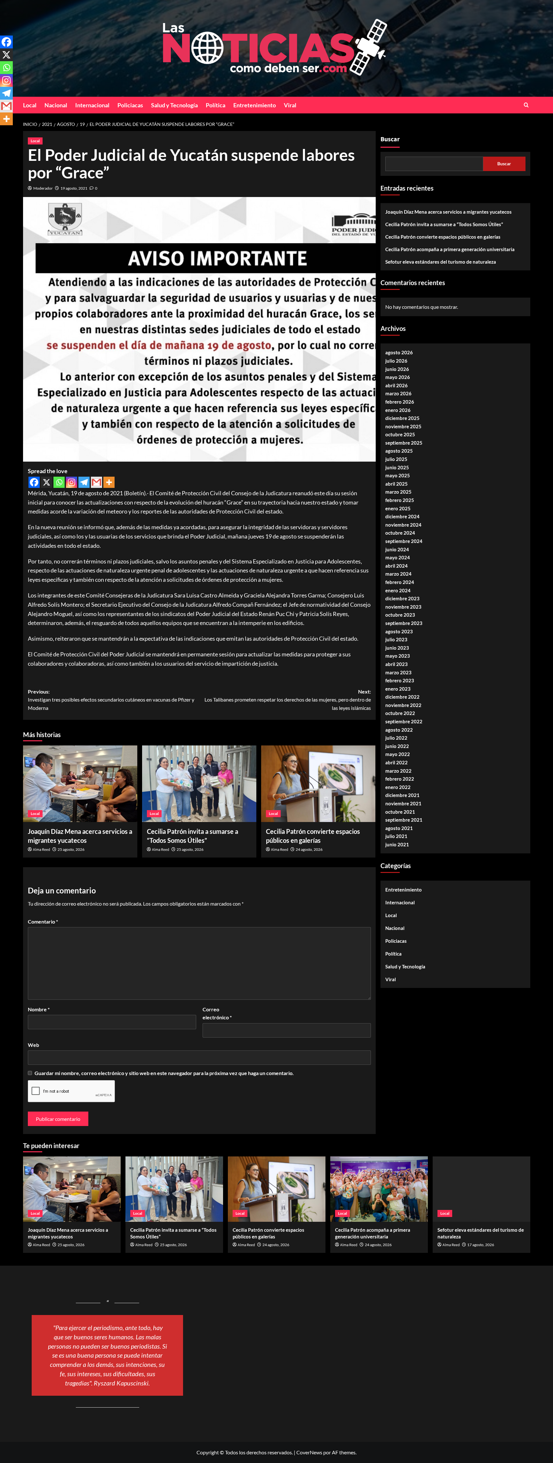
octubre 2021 (400, 812)
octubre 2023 (400, 615)
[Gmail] (96, 482)
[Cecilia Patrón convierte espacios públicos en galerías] (318, 783)
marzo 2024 (398, 574)
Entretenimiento (254, 105)
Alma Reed (41, 849)
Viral (290, 105)
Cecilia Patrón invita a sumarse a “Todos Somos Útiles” (444, 224)
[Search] (526, 105)
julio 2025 (396, 459)
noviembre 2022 (403, 705)
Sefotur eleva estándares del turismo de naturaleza (440, 262)
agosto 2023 (399, 631)
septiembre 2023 (403, 623)
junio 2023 (397, 648)
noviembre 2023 (403, 607)
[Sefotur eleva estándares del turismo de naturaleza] (481, 1188)
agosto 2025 (399, 451)
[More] (109, 482)
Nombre (39, 1009)
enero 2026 (398, 410)
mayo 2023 (397, 656)
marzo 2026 (398, 394)
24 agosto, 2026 (309, 849)
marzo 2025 (398, 492)
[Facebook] (34, 482)
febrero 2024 (399, 582)
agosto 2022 (399, 730)
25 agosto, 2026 (71, 849)
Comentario (43, 921)
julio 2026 (396, 361)
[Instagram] (71, 482)
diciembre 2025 (402, 418)
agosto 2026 (399, 353)
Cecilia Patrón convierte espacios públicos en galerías (443, 237)
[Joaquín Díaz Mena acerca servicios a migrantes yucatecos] (80, 783)
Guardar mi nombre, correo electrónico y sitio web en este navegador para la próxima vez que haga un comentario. (164, 1073)
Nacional (55, 105)
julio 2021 (396, 836)
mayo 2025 (397, 476)
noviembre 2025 (403, 426)
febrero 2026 (399, 402)
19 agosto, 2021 (73, 188)
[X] (46, 482)
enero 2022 (398, 787)
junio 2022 (397, 746)
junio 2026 (397, 369)
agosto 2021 (399, 828)
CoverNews (309, 1452)
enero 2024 (398, 590)
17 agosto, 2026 (480, 1244)
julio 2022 (396, 738)
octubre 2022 (400, 713)
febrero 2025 (399, 500)
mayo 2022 (397, 754)
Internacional (92, 105)
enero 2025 (398, 508)
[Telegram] (84, 482)
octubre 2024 (400, 533)
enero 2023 (398, 689)
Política (215, 105)
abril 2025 (396, 484)
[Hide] (2, 131)
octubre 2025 (400, 435)
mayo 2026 (397, 377)
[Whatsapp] (59, 482)
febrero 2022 (399, 779)
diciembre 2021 (402, 795)
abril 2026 (396, 385)
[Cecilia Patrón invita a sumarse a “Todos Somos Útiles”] (199, 783)
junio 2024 (397, 549)
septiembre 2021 (403, 820)
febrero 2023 (399, 681)
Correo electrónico (217, 1013)
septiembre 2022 (403, 722)
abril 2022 (396, 763)
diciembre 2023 (402, 599)
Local (29, 105)
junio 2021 (397, 845)
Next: (287, 699)
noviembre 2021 (403, 804)
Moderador (43, 188)
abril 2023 (396, 664)
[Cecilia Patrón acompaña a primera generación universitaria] (379, 1188)
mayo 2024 (397, 558)
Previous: (111, 699)
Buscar (390, 139)
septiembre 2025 (403, 443)
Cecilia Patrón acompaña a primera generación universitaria (450, 249)
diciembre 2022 (402, 697)
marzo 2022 (398, 771)
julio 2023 (396, 640)
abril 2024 (396, 566)
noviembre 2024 (403, 525)
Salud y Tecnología (174, 105)
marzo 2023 (398, 672)
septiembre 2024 (403, 541)
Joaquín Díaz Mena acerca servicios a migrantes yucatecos (448, 212)
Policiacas (130, 105)
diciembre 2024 (402, 517)
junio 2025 (397, 467)
